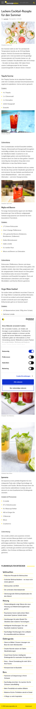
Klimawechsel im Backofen (13, 667)
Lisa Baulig (6, 18)
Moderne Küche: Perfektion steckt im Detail (18, 692)
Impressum (28, 706)
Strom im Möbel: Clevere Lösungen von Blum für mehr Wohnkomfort (17, 644)
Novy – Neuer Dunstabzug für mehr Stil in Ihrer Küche (17, 663)
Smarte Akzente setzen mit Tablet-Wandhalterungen (15, 650)
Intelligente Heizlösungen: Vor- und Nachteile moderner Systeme (15, 627)
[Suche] (34, 3)
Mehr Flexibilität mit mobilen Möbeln (16, 688)
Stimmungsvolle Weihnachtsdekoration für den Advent (18, 595)
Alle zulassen (18, 382)
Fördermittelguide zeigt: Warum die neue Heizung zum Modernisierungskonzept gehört (17, 606)
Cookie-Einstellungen (23, 376)
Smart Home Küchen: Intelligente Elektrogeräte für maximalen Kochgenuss (17, 656)
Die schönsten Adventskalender (14, 590)
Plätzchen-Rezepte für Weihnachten (16, 575)
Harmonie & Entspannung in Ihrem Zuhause (15, 677)
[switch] (31, 357)
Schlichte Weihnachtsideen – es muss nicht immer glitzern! (18, 581)
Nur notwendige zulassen (18, 388)
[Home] (12, 2)
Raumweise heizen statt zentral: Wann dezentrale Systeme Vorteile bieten (16, 614)
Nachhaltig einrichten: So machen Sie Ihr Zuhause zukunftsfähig (17, 683)
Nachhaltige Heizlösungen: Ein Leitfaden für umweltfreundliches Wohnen (17, 633)
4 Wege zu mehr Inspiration (13, 696)
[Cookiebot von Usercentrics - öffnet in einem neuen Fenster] (26, 319)
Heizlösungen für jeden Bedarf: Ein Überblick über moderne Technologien (16, 620)
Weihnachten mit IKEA (11, 586)
